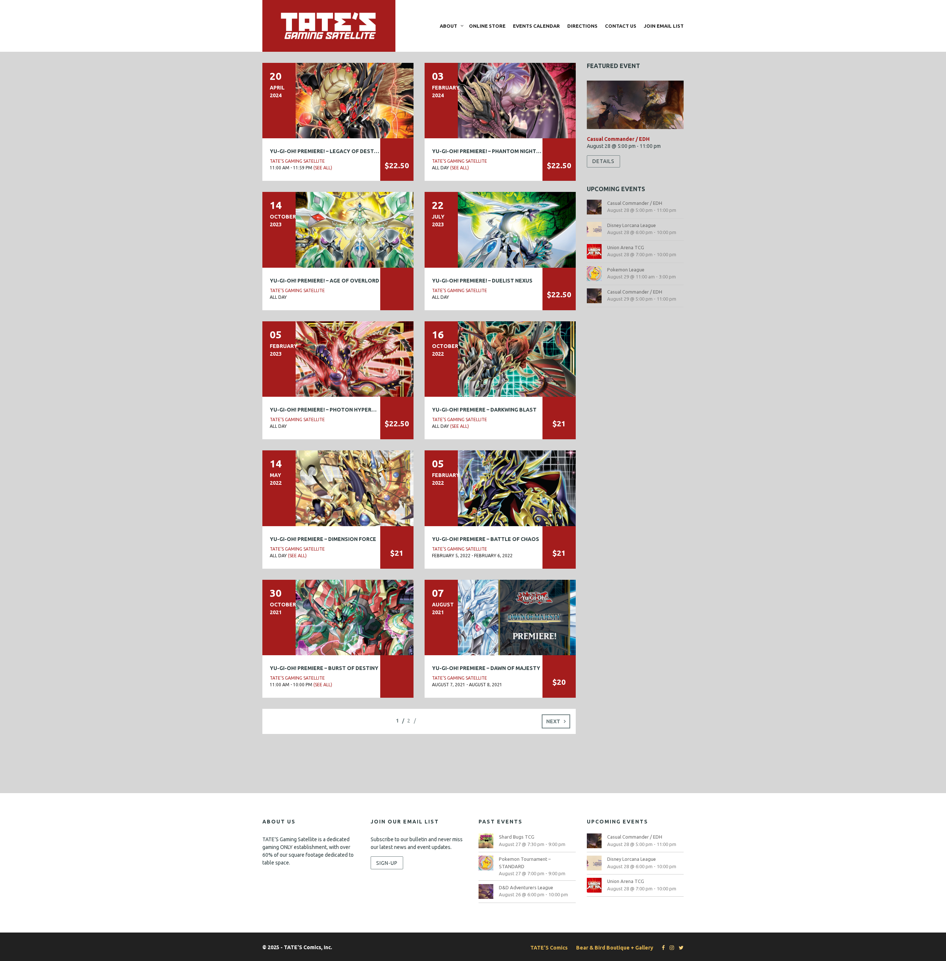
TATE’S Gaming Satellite (297, 161)
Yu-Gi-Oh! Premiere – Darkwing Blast (484, 410)
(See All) (322, 167)
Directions (582, 25)
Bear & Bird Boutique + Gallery (614, 948)
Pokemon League (625, 269)
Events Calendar (536, 25)
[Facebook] (661, 947)
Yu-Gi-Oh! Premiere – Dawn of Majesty (486, 668)
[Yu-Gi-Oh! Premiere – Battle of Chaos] (500, 488)
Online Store (487, 25)
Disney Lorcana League (631, 225)
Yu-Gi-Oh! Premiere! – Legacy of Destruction (334, 151)
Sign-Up (387, 863)
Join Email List (664, 25)
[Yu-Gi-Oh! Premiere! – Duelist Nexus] (500, 229)
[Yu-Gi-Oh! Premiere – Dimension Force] (338, 488)
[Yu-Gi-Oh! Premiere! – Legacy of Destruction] (338, 100)
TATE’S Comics (549, 948)
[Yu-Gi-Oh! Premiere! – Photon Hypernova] (338, 359)
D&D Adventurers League (526, 887)
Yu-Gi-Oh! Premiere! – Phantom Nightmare (491, 151)
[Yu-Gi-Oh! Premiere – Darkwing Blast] (500, 359)
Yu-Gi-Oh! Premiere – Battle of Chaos (485, 539)
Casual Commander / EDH (618, 139)
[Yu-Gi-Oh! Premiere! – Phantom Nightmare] (500, 100)
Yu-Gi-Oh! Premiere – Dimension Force (323, 539)
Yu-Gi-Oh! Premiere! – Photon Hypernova (328, 410)
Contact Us (620, 25)
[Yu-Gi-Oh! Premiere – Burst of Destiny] (338, 617)
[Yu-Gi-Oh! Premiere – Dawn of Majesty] (500, 617)
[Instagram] (670, 947)
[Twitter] (679, 947)
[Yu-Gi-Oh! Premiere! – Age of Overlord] (338, 229)
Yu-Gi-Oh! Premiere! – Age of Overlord (324, 281)
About (448, 25)
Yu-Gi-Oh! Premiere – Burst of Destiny (324, 668)
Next (553, 721)
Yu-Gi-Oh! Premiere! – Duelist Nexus (482, 281)
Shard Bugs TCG (516, 836)
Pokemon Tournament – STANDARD (525, 862)
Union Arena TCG (625, 247)
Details (603, 161)
